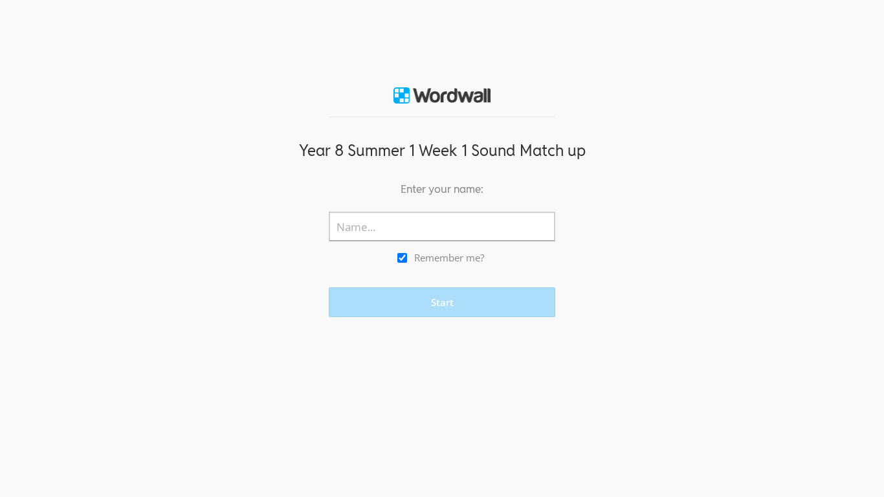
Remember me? (449, 257)
